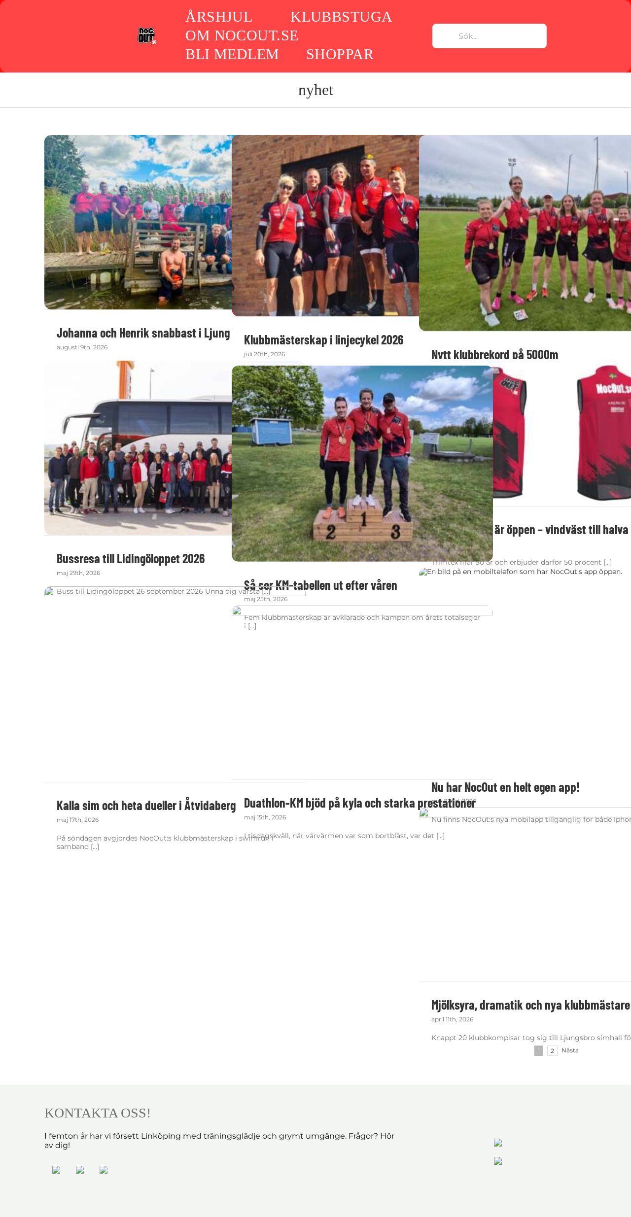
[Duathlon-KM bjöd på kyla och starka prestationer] (362, 692)
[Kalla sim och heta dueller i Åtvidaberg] (175, 684)
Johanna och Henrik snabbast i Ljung (143, 332)
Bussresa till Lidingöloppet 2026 (131, 558)
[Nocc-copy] (147, 29)
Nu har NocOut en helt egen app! (505, 786)
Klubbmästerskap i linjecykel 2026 (323, 339)
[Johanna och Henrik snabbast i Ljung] (175, 222)
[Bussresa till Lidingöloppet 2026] (175, 448)
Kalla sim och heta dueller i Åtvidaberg (146, 804)
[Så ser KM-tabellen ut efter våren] (362, 464)
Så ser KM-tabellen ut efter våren (320, 584)
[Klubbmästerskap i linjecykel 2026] (362, 225)
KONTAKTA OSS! (97, 1112)
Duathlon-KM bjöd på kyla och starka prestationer (360, 802)
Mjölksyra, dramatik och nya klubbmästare (530, 1004)
